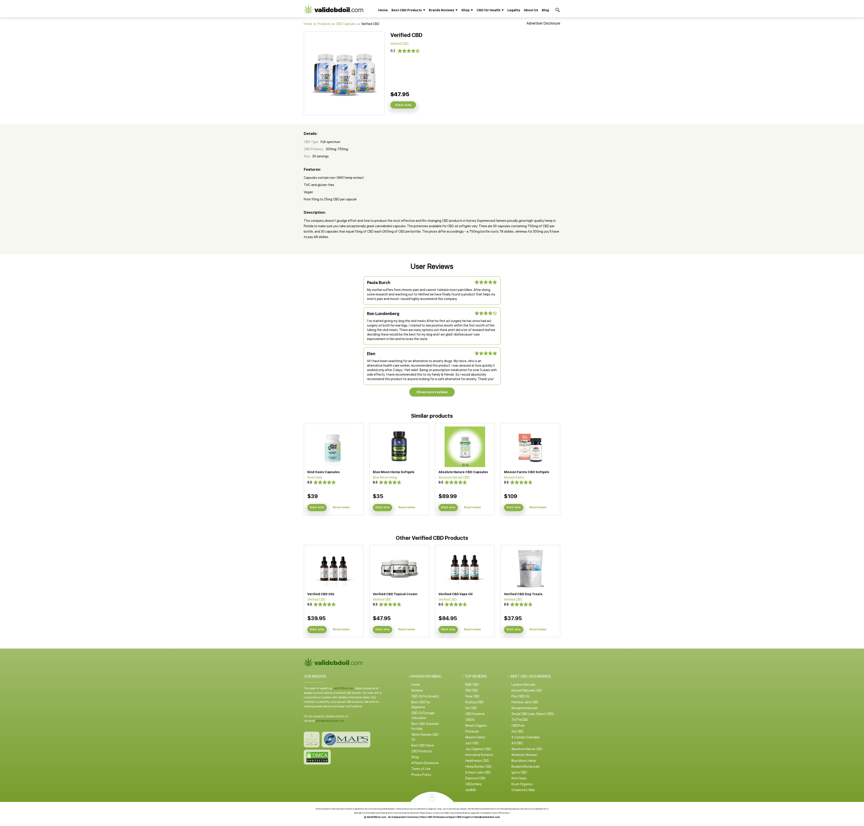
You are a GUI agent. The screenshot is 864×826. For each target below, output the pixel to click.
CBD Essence (475, 714)
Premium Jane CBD (524, 702)
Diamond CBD (475, 778)
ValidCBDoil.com (343, 688)
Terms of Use (420, 769)
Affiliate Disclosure (425, 763)
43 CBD (517, 743)
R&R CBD (472, 684)
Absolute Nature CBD (526, 749)
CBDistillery (473, 784)
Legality (513, 10)
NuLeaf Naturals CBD (526, 690)
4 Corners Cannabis (525, 737)
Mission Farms (475, 737)
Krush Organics (522, 784)
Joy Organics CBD (478, 749)
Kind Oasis (518, 778)
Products (324, 24)
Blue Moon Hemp (523, 760)
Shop (415, 757)
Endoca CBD (474, 702)
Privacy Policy (421, 774)
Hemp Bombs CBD (478, 766)
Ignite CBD (519, 772)
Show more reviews (432, 392)
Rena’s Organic (476, 725)
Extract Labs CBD (478, 772)
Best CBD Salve (422, 745)
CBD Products (421, 751)
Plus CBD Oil (520, 696)
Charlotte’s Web (523, 790)
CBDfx (470, 720)
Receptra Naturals (524, 708)
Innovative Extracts (479, 755)
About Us (531, 10)
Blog (545, 10)
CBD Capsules (346, 24)
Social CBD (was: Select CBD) (532, 714)
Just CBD (472, 743)
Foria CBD (472, 696)
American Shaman (524, 755)
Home (383, 10)
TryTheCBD (519, 720)
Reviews (417, 690)
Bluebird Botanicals (525, 766)
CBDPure (517, 725)
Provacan (472, 731)
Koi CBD (471, 708)
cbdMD (470, 790)
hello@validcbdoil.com (330, 720)
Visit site (403, 105)
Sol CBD (517, 731)
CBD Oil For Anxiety (425, 696)
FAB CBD (471, 690)
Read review (341, 507)
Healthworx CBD (477, 760)
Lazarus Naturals (523, 684)
